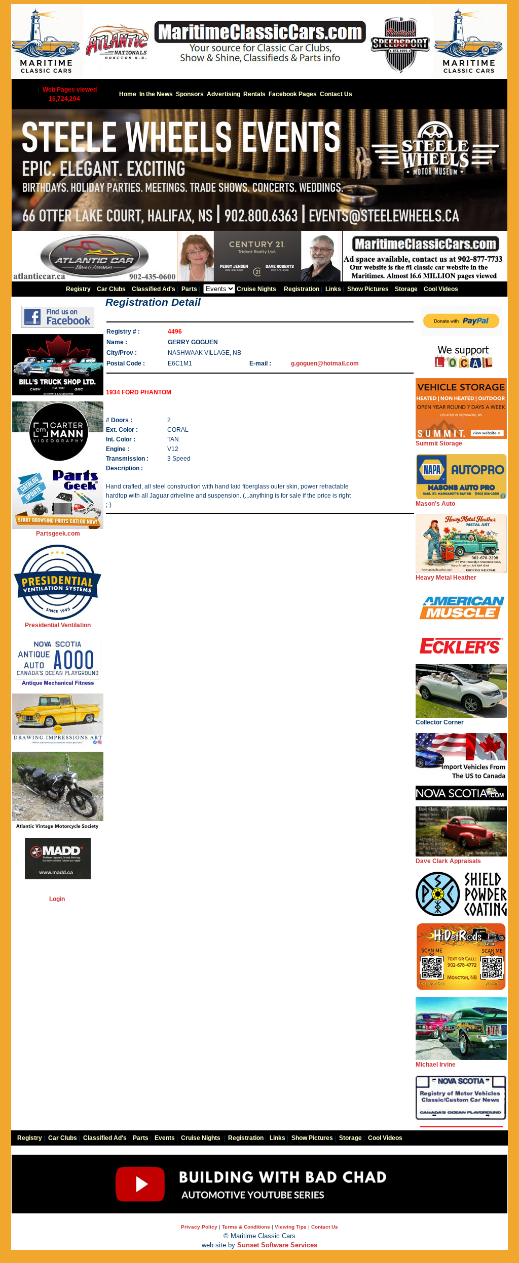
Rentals (254, 94)
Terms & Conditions (246, 1227)
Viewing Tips (291, 1227)
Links (333, 289)
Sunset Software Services (277, 1245)
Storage (406, 289)
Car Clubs (111, 289)
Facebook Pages (293, 94)
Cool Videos (441, 289)
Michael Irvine (436, 1064)
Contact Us (336, 94)
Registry (78, 289)
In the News (156, 94)
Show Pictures (368, 289)
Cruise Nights (256, 289)
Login (57, 899)
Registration (301, 289)
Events (165, 1138)
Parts (189, 289)
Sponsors (190, 94)
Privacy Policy (199, 1227)
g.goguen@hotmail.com (325, 363)
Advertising (223, 94)
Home (127, 94)
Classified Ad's (153, 289)
